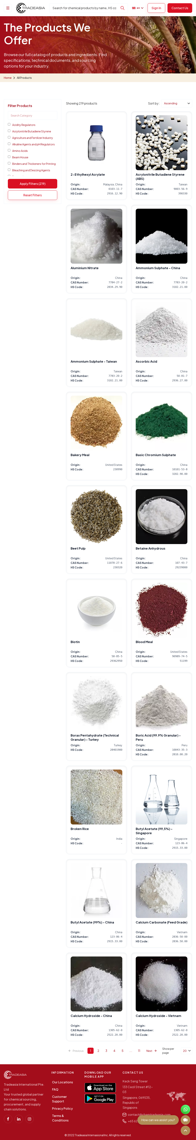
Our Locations (62, 1082)
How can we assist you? (158, 1120)
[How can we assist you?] (185, 1120)
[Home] (15, 1075)
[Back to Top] (185, 1130)
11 (139, 1051)
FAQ (55, 1089)
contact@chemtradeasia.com (149, 1115)
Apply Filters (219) (32, 184)
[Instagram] (29, 1119)
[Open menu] (8, 8)
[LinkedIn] (19, 1119)
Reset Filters (32, 195)
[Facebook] (8, 1119)
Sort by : (154, 103)
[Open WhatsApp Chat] (185, 1109)
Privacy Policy (62, 1108)
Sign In (156, 8)
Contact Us (180, 8)
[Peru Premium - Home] (30, 8)
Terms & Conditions (60, 1118)
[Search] (122, 8)
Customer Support (59, 1099)
